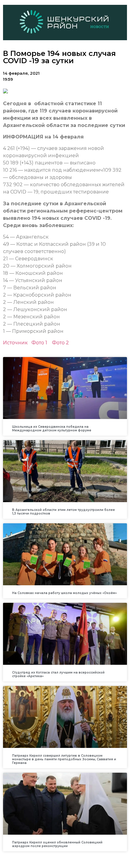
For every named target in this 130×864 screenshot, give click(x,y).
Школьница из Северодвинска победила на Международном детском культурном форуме (51, 428)
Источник (15, 343)
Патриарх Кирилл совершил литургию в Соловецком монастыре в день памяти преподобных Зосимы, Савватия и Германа (64, 759)
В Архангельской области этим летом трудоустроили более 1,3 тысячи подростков (63, 511)
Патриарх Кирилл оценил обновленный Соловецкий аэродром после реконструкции (57, 844)
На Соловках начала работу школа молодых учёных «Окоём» (64, 593)
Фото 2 (60, 343)
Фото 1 (39, 343)
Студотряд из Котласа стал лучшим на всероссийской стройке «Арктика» (58, 674)
